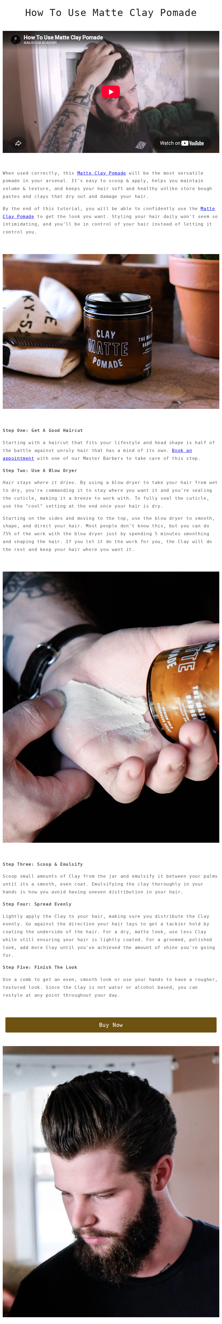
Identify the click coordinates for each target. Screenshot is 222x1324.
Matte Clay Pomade (101, 173)
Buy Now (111, 1025)
